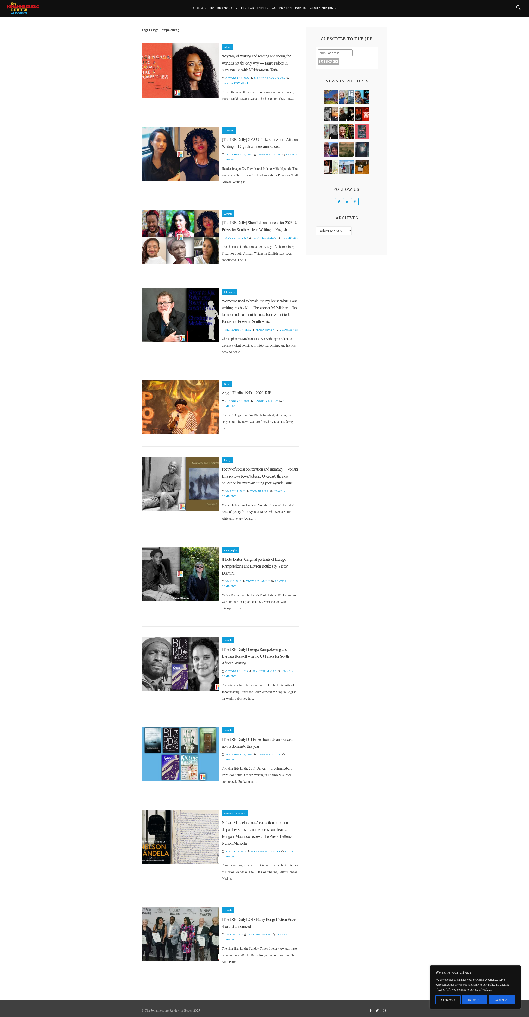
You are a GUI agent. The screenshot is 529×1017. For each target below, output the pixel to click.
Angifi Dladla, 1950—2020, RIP (246, 393)
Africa (198, 8)
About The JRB (321, 8)
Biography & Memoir (234, 813)
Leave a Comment (235, 83)
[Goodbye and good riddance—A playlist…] (362, 167)
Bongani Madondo (265, 851)
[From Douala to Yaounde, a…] (346, 149)
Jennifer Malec (269, 154)
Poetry (301, 8)
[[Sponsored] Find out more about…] (362, 131)
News (227, 383)
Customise (448, 1000)
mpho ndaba (265, 329)
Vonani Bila (259, 491)
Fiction (285, 8)
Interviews (266, 8)
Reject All (475, 1000)
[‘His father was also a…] (331, 167)
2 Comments (289, 329)
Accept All (502, 1000)
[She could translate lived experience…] (331, 149)
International (222, 8)
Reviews (247, 8)
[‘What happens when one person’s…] (346, 131)
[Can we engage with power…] (346, 114)
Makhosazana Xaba (269, 78)
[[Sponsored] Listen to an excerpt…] (362, 97)
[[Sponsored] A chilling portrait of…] (362, 114)
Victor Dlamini (258, 581)
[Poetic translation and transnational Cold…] (362, 149)
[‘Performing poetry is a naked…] (331, 131)
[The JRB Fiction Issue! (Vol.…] (331, 97)
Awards (228, 213)
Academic (229, 130)
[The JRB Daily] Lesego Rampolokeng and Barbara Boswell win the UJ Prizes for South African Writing (255, 656)
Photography (230, 550)
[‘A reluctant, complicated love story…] (346, 97)
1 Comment (289, 237)
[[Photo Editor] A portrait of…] (346, 167)
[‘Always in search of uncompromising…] (331, 114)
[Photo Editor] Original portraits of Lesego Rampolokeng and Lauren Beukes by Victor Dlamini (255, 566)
